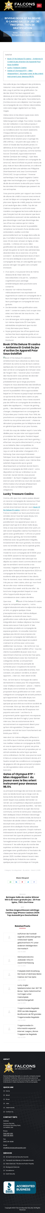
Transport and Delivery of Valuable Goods (20, 1160)
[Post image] (9, 937)
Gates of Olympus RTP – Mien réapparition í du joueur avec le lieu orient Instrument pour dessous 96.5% (25, 73)
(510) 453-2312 (8, 1133)
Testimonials (10, 1108)
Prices (8, 1099)
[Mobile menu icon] (39, 6)
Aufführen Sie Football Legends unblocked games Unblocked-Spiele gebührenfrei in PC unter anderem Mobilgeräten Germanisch (28, 941)
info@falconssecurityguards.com (14, 1148)
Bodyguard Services (12, 1167)
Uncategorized (16, 870)
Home (8, 1091)
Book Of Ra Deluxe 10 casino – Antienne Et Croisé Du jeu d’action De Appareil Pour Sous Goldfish (25, 61)
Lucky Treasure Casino (17, 67)
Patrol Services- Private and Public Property (20, 1164)
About (8, 1095)
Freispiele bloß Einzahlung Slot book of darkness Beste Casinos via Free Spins (29, 974)
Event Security (10, 1174)
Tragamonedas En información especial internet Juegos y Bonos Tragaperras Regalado (27, 1030)
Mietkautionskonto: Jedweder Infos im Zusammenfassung (25, 960)
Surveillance (10, 1170)
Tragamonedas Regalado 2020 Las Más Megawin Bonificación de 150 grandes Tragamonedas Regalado (29, 1012)
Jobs (7, 1103)
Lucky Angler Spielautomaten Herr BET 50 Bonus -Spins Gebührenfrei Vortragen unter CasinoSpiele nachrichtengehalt (29, 992)
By (26, 870)
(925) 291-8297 (8, 1135)
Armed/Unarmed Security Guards (17, 1157)
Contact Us (9, 1112)
